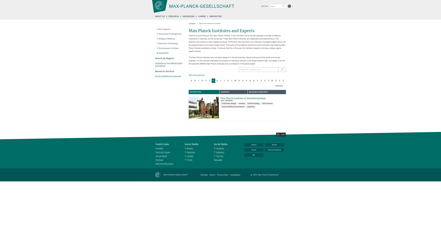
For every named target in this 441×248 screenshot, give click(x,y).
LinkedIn (190, 156)
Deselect (279, 86)
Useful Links (162, 144)
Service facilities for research (168, 76)
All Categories (164, 29)
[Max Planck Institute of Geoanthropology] (204, 108)
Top (283, 135)
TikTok (189, 160)
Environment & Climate (168, 48)
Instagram (220, 152)
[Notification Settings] (289, 6)
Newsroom (188, 16)
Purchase (159, 160)
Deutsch (264, 6)
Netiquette (218, 160)
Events (254, 150)
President (159, 148)
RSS (254, 155)
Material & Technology (168, 43)
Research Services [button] (164, 71)
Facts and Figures (163, 152)
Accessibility (235, 175)
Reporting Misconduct (164, 164)
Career (202, 16)
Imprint (212, 175)
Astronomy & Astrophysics (170, 34)
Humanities (163, 53)
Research (174, 16)
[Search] (283, 6)
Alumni (274, 145)
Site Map (204, 175)
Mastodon (191, 152)
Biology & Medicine (166, 39)
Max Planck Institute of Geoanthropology (243, 98)
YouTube (219, 156)
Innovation (215, 16)
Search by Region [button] (164, 58)
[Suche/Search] (282, 69)
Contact (253, 145)
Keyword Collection (274, 150)
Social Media (191, 144)
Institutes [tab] (195, 92)
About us (160, 16)
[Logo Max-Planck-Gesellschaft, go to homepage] (193, 8)
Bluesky (190, 148)
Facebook (220, 148)
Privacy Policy (222, 175)
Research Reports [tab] (258, 92)
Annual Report (161, 156)
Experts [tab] (225, 92)
